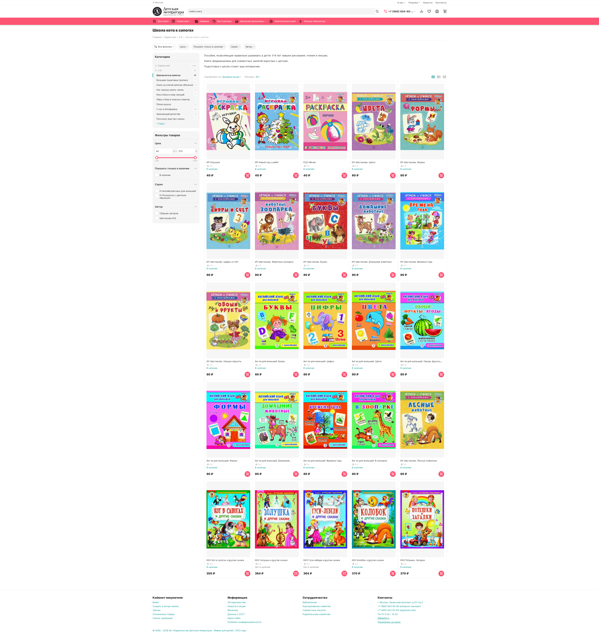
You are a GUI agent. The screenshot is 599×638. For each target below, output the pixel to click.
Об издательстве (237, 602)
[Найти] (377, 11)
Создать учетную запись (166, 606)
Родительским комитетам (316, 614)
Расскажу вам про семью (176, 118)
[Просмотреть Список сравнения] (421, 11)
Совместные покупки (314, 610)
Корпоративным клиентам (317, 606)
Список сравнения (162, 618)
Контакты (441, 2)
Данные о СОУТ (236, 614)
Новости (427, 2)
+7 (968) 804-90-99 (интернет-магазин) (399, 606)
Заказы (157, 610)
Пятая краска (176, 104)
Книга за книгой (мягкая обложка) (176, 85)
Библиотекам (310, 602)
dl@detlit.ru (383, 618)
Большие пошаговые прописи (176, 80)
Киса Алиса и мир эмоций (176, 94)
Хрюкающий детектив (176, 114)
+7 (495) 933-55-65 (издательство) (397, 610)
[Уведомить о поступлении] (296, 573)
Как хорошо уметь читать (176, 89)
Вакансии (233, 610)
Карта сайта (234, 618)
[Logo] (168, 11)
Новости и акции (236, 606)
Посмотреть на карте (389, 622)
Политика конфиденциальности (244, 622)
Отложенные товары (164, 614)
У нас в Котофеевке (176, 109)
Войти (156, 602)
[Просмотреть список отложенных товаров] (429, 11)
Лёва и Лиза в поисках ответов (176, 99)
